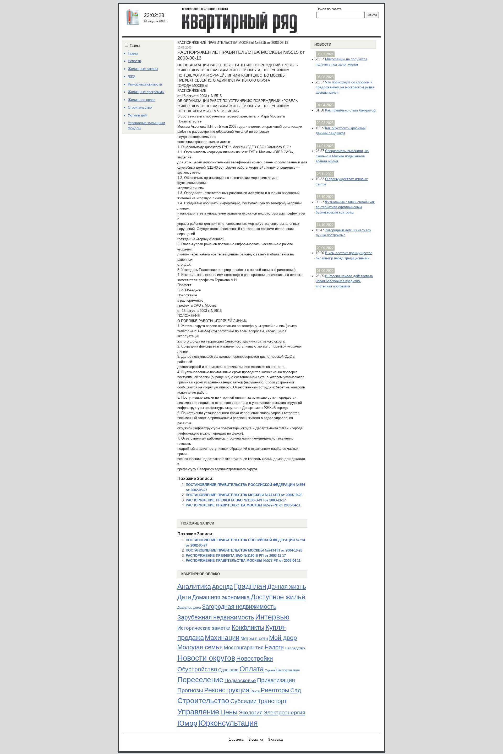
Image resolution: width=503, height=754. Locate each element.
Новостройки (254, 658)
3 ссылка (275, 739)
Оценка (270, 670)
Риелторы (275, 690)
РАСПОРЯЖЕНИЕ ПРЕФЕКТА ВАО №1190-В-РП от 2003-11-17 (236, 500)
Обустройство (197, 669)
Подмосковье (240, 680)
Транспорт (272, 701)
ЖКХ (131, 76)
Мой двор (283, 637)
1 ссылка (236, 739)
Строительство (203, 700)
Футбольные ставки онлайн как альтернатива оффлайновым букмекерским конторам (345, 207)
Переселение (200, 680)
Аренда (222, 586)
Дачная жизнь (286, 586)
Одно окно (228, 670)
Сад (295, 690)
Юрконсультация (228, 723)
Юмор (187, 723)
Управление (198, 712)
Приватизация (276, 680)
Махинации (222, 637)
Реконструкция (226, 690)
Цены (229, 712)
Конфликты (248, 627)
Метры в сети (254, 638)
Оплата (251, 669)
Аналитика (194, 586)
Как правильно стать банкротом (350, 110)
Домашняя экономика (221, 597)
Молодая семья (200, 647)
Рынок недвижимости (145, 84)
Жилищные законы (143, 69)
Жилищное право (141, 100)
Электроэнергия (284, 712)
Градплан (250, 586)
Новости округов (206, 658)
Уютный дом (137, 115)
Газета (133, 53)
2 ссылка (256, 739)
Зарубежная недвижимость (215, 617)
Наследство (295, 648)
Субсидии (243, 701)
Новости (322, 44)
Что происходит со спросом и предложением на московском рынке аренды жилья (345, 87)
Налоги (274, 647)
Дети (184, 597)
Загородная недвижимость (239, 606)
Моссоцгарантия (244, 647)
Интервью (272, 617)
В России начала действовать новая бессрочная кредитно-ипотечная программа (344, 281)
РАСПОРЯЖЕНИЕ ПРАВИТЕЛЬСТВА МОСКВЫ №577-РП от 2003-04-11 (243, 505)
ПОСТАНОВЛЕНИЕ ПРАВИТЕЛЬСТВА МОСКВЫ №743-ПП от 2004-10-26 (244, 495)
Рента (255, 691)
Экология (251, 712)
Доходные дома (189, 607)
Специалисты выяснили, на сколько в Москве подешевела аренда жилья (342, 156)
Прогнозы (190, 690)
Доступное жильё (278, 597)
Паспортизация (288, 670)
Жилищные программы (146, 92)
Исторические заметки (204, 628)
